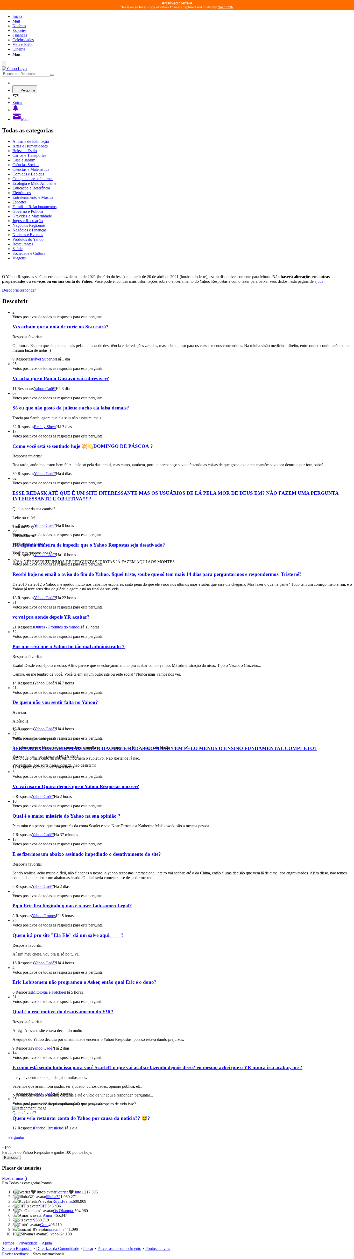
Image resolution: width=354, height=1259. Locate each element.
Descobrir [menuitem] (10, 290)
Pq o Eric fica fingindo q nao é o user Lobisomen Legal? (72, 905)
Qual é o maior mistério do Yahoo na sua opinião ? (66, 816)
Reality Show (45, 427)
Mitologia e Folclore (48, 992)
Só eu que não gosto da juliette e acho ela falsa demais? (70, 408)
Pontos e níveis (157, 1248)
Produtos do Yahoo (28, 239)
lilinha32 (53, 1196)
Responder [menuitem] (27, 290)
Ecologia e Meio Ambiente (34, 183)
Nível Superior (44, 359)
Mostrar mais (15, 1178)
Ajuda (47, 1243)
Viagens (19, 258)
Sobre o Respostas (17, 1248)
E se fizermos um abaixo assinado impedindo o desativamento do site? (86, 854)
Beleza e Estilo (24, 150)
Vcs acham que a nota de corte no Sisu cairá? (60, 326)
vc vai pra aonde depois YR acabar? (51, 617)
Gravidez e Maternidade (32, 216)
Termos (8, 1243)
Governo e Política (27, 211)
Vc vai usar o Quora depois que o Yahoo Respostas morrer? (75, 786)
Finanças (19, 35)
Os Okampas (63, 1210)
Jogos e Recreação (27, 220)
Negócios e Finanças (29, 230)
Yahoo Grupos (44, 916)
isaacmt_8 (56, 1229)
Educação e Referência (31, 188)
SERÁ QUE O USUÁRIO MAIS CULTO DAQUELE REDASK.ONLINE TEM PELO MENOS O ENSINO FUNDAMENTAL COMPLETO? (164, 748)
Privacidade (28, 1243)
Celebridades (23, 40)
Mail (16, 21)
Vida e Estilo (22, 44)
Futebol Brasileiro (48, 1128)
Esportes (19, 30)
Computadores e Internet (32, 178)
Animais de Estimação (30, 141)
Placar (88, 1248)
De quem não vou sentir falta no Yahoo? (55, 702)
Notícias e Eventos (27, 234)
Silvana (52, 1234)
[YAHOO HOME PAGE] (14, 68)
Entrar (17, 102)
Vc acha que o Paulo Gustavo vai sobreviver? (60, 378)
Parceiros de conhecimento (119, 1248)
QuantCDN (225, 7)
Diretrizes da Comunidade (57, 1248)
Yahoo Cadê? (45, 388)
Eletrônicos (21, 192)
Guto (44, 1224)
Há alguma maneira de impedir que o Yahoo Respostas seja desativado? (88, 545)
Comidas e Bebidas (28, 174)
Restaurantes (22, 244)
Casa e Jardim (23, 160)
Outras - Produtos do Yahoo (56, 627)
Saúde (17, 248)
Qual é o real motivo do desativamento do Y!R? (63, 1011)
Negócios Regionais (28, 225)
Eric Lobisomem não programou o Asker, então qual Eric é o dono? (84, 982)
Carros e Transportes (29, 155)
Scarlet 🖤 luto (68, 1192)
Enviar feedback (15, 1254)
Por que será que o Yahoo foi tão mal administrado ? (68, 646)
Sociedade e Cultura (28, 253)
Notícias (19, 26)
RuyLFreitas (62, 1201)
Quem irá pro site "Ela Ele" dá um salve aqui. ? (68, 935)
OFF (43, 1206)
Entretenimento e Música (32, 197)
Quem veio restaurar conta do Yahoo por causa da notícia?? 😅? (81, 1118)
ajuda (319, 281)
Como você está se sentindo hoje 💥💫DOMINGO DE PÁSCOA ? (82, 446)
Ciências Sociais (25, 164)
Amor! (48, 1215)
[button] (182, 54)
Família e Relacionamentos (34, 206)
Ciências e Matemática (30, 169)
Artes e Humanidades (30, 146)
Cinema (18, 49)
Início (17, 16)
